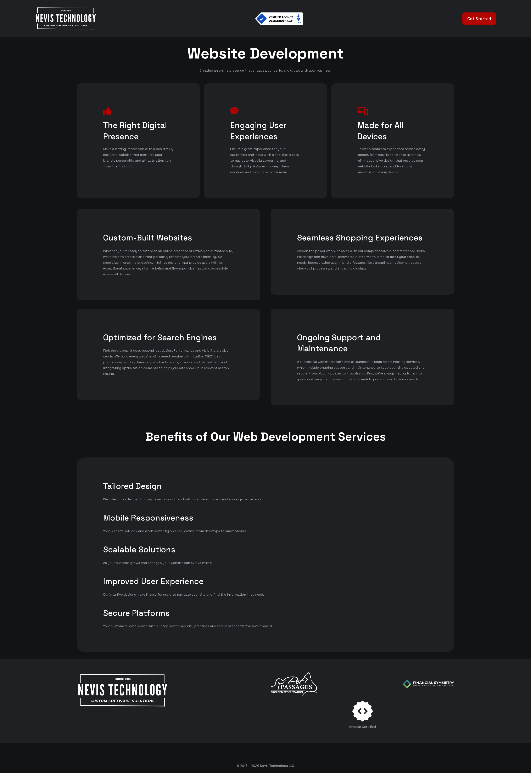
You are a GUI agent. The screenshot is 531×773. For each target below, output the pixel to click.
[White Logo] (65, 18)
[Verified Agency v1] (279, 18)
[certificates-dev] (362, 711)
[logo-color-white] (428, 684)
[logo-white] (294, 684)
